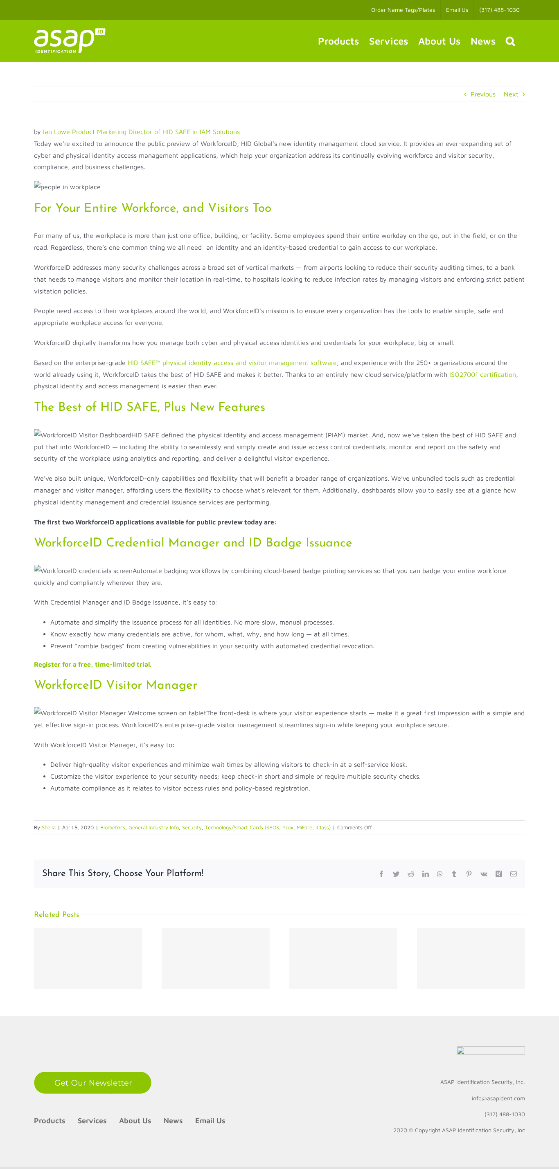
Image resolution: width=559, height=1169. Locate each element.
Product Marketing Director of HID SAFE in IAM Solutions (156, 131)
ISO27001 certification (482, 374)
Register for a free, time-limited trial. (92, 664)
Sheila (49, 827)
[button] (510, 41)
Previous (483, 94)
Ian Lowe (56, 131)
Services (92, 1120)
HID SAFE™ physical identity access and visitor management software (232, 362)
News (173, 1120)
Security (192, 827)
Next (511, 94)
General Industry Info (153, 827)
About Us (135, 1120)
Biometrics (112, 827)
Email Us (210, 1120)
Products (49, 1120)
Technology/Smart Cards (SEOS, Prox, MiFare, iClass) (268, 827)
